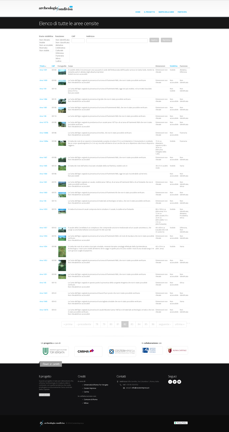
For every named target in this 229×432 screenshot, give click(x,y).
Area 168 (43, 116)
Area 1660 (43, 192)
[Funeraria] (62, 55)
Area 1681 (43, 107)
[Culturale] (62, 50)
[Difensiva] (62, 53)
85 (146, 324)
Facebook (170, 382)
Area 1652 (43, 260)
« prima (68, 324)
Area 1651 (43, 274)
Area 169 (43, 89)
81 (118, 324)
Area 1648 (43, 301)
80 (111, 324)
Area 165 (43, 283)
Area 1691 (43, 70)
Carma (86, 392)
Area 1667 (43, 157)
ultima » (179, 324)
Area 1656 (43, 236)
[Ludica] (62, 61)
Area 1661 (43, 182)
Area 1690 (43, 80)
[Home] (56, 8)
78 (97, 324)
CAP (73, 36)
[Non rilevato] (46, 40)
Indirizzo (90, 36)
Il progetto (149, 12)
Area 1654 (43, 246)
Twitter (175, 382)
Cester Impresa (90, 388)
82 (125, 324)
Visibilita (173, 66)
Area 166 (43, 201)
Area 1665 (43, 166)
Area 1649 (43, 293)
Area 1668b (44, 133)
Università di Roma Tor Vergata (96, 385)
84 (139, 324)
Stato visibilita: (46, 36)
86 (153, 324)
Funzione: (59, 36)
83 (132, 324)
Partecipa (182, 12)
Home (137, 12)
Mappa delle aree (166, 12)
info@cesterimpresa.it (140, 388)
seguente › (165, 324)
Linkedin (179, 382)
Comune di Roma (90, 399)
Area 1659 (43, 209)
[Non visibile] (46, 50)
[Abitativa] (62, 45)
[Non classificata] (62, 42)
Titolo (42, 66)
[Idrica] (62, 58)
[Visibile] (46, 42)
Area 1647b (44, 310)
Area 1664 (43, 174)
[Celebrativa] (62, 47)
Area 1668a (44, 141)
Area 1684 (43, 99)
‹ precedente (84, 324)
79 (104, 324)
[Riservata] (46, 47)
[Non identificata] (62, 40)
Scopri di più (44, 395)
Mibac (86, 403)
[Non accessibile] (46, 45)
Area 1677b (44, 122)
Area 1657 (43, 228)
